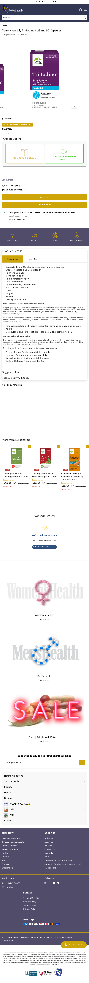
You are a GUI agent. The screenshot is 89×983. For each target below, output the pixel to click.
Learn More (7, 179)
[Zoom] (74, 106)
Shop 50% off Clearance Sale (44, 2)
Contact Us (49, 849)
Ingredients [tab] (34, 259)
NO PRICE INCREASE (11, 838)
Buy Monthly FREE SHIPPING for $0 (17, 124)
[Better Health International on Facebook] (50, 882)
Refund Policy (29, 901)
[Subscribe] (82, 762)
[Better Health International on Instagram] (45, 882)
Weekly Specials (9, 845)
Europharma (8, 34)
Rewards (48, 853)
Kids (4, 860)
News (47, 856)
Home (4, 26)
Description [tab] (12, 259)
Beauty (5, 856)
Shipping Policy (30, 905)
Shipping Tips (8, 868)
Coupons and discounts (13, 842)
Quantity (7, 128)
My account (50, 868)
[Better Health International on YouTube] (54, 882)
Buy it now (44, 204)
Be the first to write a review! (44, 547)
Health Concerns (10, 849)
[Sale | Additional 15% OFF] (44, 711)
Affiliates (48, 838)
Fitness (5, 864)
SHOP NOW (44, 619)
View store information (18, 219)
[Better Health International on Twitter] (58, 882)
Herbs (5, 853)
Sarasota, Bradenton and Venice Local (62, 864)
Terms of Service (31, 898)
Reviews (48, 845)
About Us (48, 842)
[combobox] (44, 17)
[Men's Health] (44, 650)
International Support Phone (58, 860)
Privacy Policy (30, 909)
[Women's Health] (44, 589)
